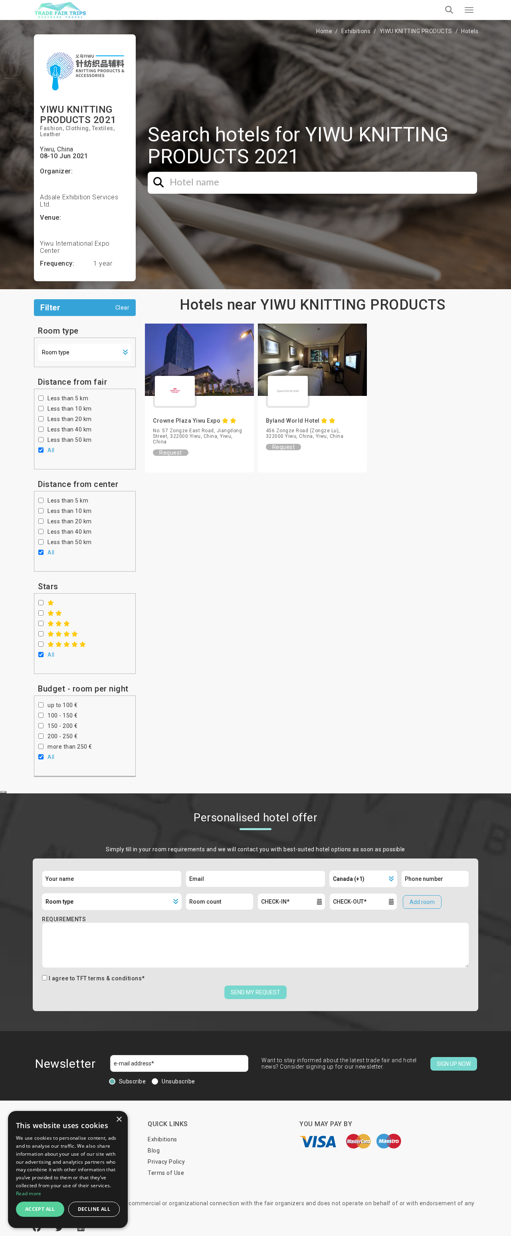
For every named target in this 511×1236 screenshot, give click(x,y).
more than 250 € (70, 746)
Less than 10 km (70, 408)
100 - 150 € (63, 715)
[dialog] (68, 1169)
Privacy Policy (166, 1162)
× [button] (119, 1120)
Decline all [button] (94, 1209)
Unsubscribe (178, 1081)
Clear (122, 307)
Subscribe (132, 1081)
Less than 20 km (70, 419)
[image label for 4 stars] (63, 634)
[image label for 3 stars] (59, 623)
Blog (154, 1150)
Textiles (102, 128)
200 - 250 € (63, 736)
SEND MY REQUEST (255, 992)
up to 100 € (63, 705)
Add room (422, 902)
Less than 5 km (68, 398)
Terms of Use (166, 1173)
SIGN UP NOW (454, 1064)
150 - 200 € (63, 726)
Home (324, 31)
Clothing (77, 128)
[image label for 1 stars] (51, 603)
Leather (50, 134)
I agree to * (97, 978)
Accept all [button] (40, 1209)
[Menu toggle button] (469, 10)
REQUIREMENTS (64, 919)
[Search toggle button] (449, 10)
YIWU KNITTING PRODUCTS (416, 31)
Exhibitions (356, 31)
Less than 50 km (70, 440)
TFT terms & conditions (109, 978)
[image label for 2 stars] (55, 613)
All (51, 450)
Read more (29, 1193)
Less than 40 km (70, 429)
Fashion (51, 128)
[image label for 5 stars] (67, 644)
